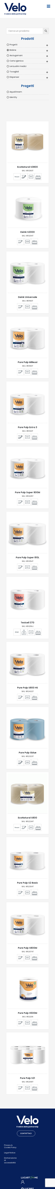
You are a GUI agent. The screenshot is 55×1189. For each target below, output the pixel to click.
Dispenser (14, 77)
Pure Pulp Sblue (27, 752)
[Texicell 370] (27, 598)
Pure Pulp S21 (27, 1078)
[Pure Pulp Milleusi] (27, 338)
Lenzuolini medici (18, 66)
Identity (13, 97)
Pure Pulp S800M (27, 948)
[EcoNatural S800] (27, 793)
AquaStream (16, 92)
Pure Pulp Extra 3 (27, 427)
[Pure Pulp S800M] (27, 923)
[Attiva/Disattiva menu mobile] (49, 6)
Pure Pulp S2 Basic (27, 882)
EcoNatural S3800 (27, 167)
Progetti (13, 44)
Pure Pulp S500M (27, 1013)
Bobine (13, 50)
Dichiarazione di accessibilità (10, 1160)
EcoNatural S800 (27, 817)
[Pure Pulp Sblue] (27, 728)
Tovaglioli (14, 71)
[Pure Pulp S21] (27, 1054)
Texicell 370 (27, 622)
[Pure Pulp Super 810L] (27, 533)
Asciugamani (16, 55)
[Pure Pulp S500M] (27, 989)
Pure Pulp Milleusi (27, 362)
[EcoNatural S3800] (27, 143)
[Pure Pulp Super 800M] (27, 468)
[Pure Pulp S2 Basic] (27, 858)
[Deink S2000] (27, 208)
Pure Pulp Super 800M (27, 492)
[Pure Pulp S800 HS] (27, 663)
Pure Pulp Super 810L (27, 557)
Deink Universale (27, 297)
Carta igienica (16, 60)
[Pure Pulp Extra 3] (27, 403)
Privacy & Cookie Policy (10, 1146)
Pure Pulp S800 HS (27, 687)
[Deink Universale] (27, 273)
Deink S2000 (27, 232)
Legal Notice (9, 1153)
